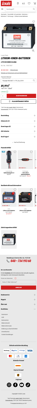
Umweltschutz (5, 331)
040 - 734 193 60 (21, 261)
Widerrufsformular (6, 326)
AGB (2, 317)
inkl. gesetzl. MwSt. (11, 107)
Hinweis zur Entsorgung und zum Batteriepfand (14, 73)
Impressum (4, 314)
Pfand (10, 88)
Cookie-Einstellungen (7, 334)
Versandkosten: (4, 109)
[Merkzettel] (29, 3)
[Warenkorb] (34, 3)
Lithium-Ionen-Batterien (9, 210)
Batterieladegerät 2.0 (9, 172)
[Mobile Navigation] (2, 9)
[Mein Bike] (23, 3)
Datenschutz (5, 320)
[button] (34, 9)
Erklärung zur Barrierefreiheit (9, 328)
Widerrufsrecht (5, 323)
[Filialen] (18, 3)
